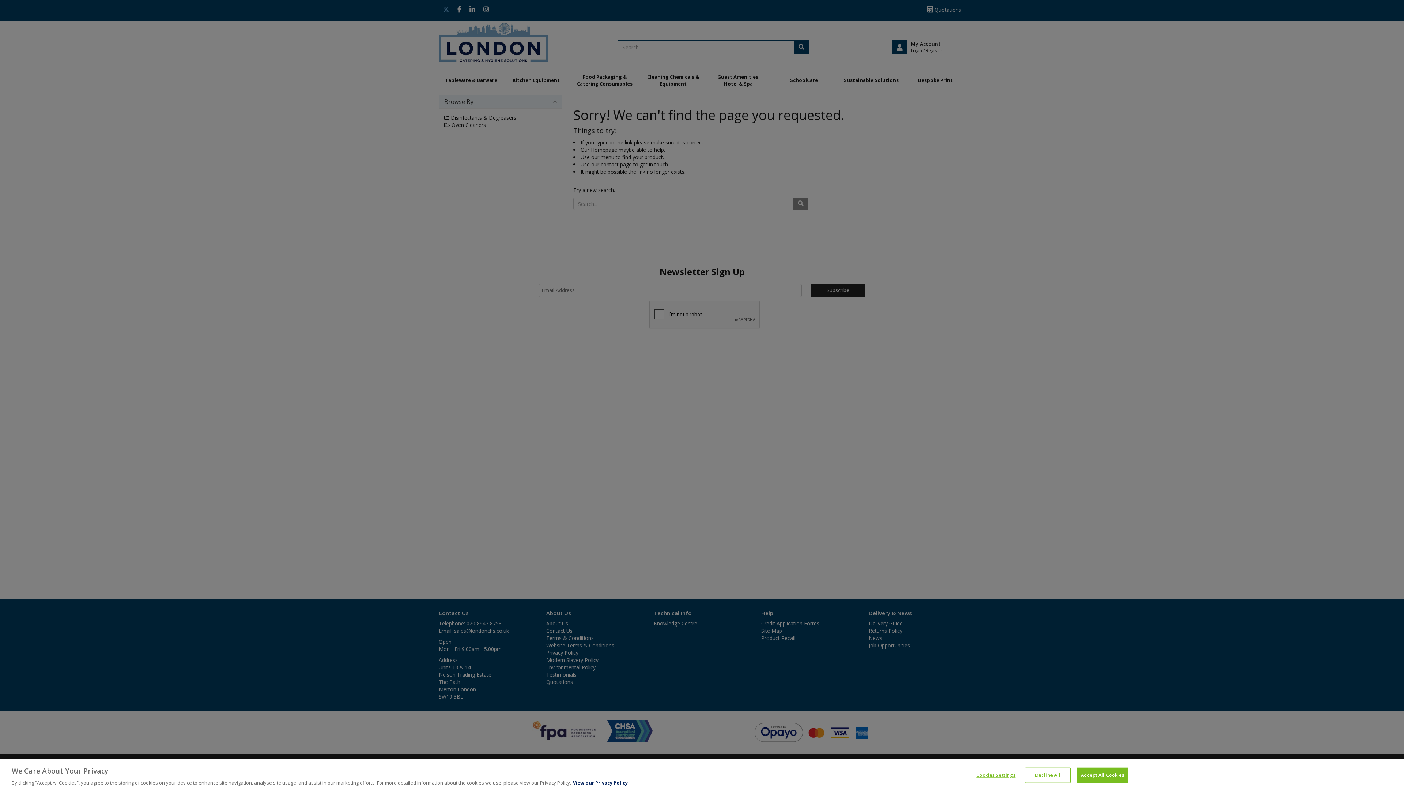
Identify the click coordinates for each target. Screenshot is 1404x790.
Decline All (1047, 774)
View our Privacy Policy (600, 782)
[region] (702, 774)
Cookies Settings (995, 774)
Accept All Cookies (1102, 774)
